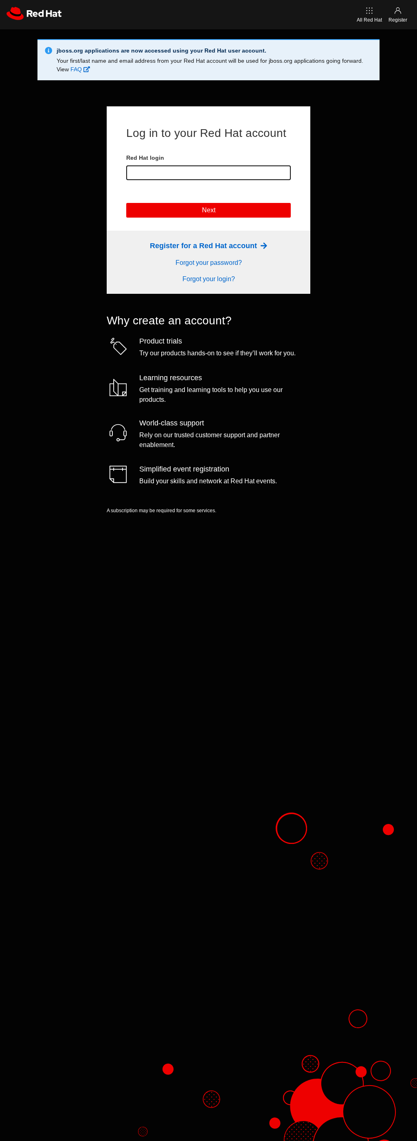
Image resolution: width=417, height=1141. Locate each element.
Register (397, 20)
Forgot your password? (209, 262)
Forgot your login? (208, 278)
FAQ (76, 69)
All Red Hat (369, 20)
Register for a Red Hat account (204, 246)
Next (208, 210)
